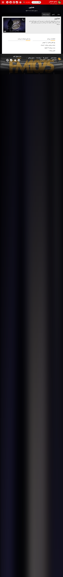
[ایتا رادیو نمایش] (7, 60)
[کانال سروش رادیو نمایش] (18, 60)
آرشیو (53, 14)
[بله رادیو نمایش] (11, 60)
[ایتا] (14, 2)
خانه (59, 14)
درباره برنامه (46, 14)
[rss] (7, 2)
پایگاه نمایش (35, 2)
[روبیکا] (20, 2)
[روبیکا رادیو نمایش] (15, 60)
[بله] (10, 2)
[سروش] (17, 2)
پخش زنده (28, 2)
